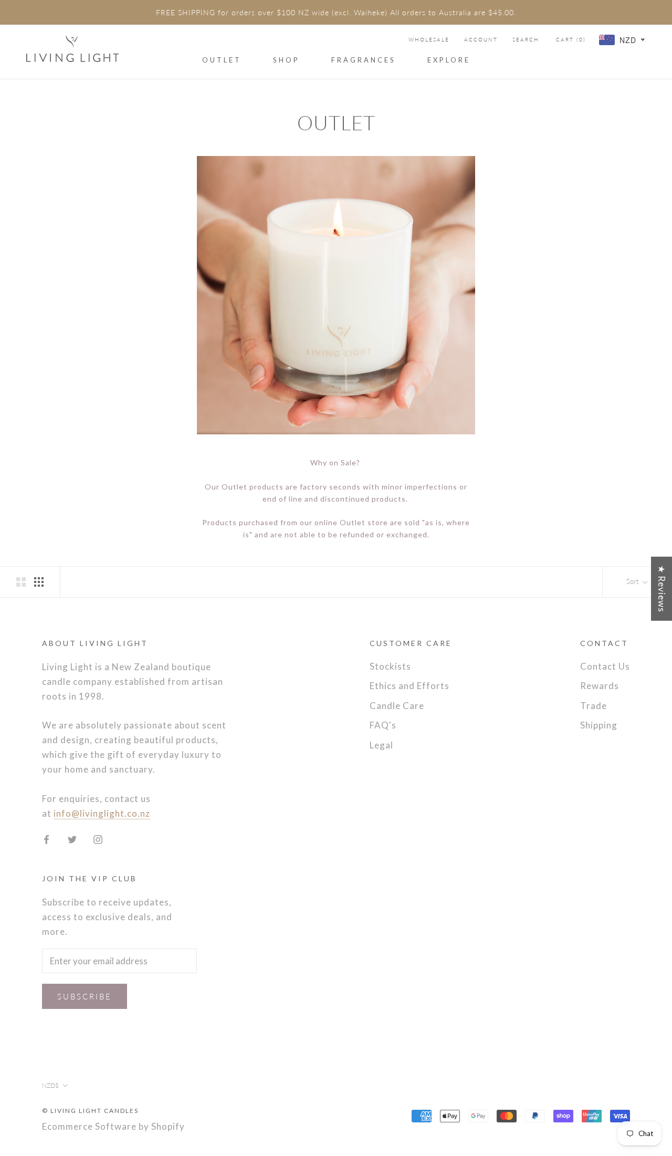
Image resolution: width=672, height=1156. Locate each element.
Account (481, 39)
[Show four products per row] (39, 581)
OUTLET (222, 60)
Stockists (390, 666)
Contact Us (605, 666)
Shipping (598, 725)
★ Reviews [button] (661, 588)
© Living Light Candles (90, 1111)
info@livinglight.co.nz (102, 813)
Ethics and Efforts (409, 685)
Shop (286, 60)
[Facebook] (46, 838)
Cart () (571, 39)
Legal (381, 745)
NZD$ (50, 1085)
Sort (633, 581)
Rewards (599, 685)
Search (525, 39)
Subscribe (84, 996)
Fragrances (363, 60)
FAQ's (383, 725)
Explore (448, 60)
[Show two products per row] (21, 581)
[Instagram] (97, 838)
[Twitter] (72, 838)
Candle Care (397, 705)
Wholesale (428, 39)
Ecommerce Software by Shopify (113, 1126)
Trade (593, 705)
